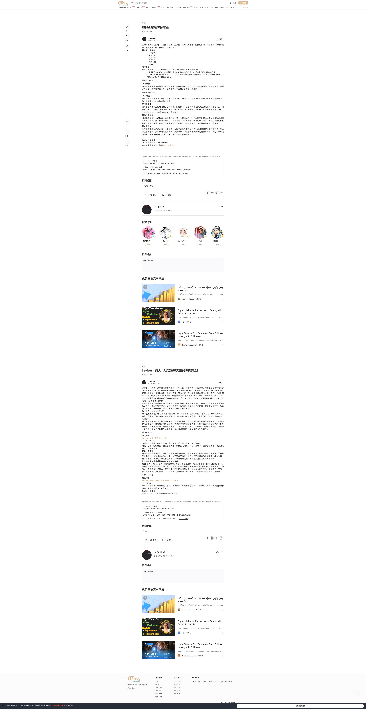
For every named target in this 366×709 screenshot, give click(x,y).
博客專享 (186, 7)
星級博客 (178, 7)
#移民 (230, 681)
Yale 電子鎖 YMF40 (154, 438)
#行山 (199, 681)
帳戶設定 (177, 684)
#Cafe (214, 681)
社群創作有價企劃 (125, 7)
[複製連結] (126, 163)
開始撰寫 (243, 3)
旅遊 (206, 7)
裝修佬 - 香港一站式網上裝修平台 (217, 241)
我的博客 (177, 694)
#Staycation (222, 681)
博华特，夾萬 (148, 186)
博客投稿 (158, 697)
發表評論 (148, 260)
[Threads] (126, 157)
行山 (237, 7)
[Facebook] (126, 146)
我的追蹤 (177, 690)
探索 (163, 7)
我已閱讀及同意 (300, 706)
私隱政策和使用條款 (58, 705)
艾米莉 (165, 241)
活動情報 (188, 170)
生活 (227, 7)
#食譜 (209, 681)
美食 (201, 7)
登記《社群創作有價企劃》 (166, 163)
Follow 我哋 (183, 173)
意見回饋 (158, 694)
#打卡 (204, 681)
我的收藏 (177, 687)
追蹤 (220, 39)
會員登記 (233, 3)
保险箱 (145, 531)
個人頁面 (177, 681)
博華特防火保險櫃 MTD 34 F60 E (160, 480)
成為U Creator (151, 7)
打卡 (153, 170)
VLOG (196, 7)
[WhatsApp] (126, 152)
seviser (169, 145)
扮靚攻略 (180, 170)
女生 (211, 7)
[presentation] (142, 233)
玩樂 (217, 7)
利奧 (200, 241)
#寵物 (194, 681)
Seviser (145, 493)
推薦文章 (169, 7)
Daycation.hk (183, 241)
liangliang (152, 38)
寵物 (232, 7)
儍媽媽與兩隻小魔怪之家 (148, 241)
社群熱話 (139, 7)
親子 (222, 7)
